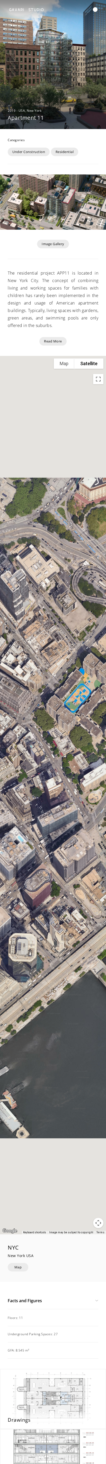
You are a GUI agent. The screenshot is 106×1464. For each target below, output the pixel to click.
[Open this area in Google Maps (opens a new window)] (9, 1231)
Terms (100, 1232)
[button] (95, 9)
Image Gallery (53, 244)
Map (18, 1267)
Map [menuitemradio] (64, 363)
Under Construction (28, 151)
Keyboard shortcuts (34, 1232)
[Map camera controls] (98, 1223)
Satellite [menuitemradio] (89, 363)
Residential (65, 151)
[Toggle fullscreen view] (98, 379)
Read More (53, 341)
